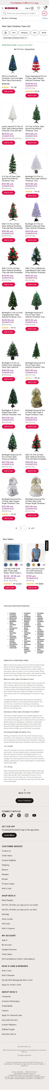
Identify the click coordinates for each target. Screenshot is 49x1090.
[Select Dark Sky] (28, 565)
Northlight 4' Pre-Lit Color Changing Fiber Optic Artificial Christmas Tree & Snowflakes (12, 315)
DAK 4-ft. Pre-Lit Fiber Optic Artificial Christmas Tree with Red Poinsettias (35, 457)
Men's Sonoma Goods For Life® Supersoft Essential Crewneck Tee (35, 571)
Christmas (13, 613)
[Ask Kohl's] (44, 13)
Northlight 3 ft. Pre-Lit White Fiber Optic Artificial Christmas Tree (36, 178)
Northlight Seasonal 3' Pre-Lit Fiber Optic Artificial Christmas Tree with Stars (35, 315)
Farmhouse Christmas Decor (40, 641)
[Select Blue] (6, 565)
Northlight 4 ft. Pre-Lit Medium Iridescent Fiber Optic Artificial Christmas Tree (35, 226)
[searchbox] (20, 13)
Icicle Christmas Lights (27, 632)
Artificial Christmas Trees (40, 621)
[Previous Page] (16, 528)
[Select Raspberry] (16, 565)
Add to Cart (8, 91)
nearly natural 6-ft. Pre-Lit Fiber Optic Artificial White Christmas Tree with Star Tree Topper (12, 128)
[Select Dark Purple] (39, 565)
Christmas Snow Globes (27, 627)
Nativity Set (13, 618)
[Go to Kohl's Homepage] (11, 8)
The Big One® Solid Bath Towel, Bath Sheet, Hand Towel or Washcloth (13, 571)
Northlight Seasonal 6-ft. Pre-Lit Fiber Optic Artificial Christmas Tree (35, 365)
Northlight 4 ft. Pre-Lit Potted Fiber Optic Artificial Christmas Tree (11, 412)
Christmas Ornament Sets (40, 636)
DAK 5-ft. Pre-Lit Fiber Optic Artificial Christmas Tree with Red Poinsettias (12, 226)
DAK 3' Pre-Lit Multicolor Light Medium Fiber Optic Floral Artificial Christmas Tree (35, 270)
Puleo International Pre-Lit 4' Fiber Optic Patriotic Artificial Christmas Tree (36, 78)
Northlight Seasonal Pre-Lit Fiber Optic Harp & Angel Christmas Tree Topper (35, 412)
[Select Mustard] (33, 565)
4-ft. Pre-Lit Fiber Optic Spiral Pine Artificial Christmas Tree (34, 128)
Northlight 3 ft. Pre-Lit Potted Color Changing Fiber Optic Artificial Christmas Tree (11, 365)
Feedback (47, 546)
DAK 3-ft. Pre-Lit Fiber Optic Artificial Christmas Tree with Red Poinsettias (12, 270)
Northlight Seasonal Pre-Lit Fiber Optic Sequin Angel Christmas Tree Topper (12, 501)
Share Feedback (24, 801)
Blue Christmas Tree (27, 637)
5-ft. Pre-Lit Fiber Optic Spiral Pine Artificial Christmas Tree (11, 178)
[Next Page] (29, 528)
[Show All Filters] (5, 32)
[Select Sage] (11, 565)
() (15, 87)
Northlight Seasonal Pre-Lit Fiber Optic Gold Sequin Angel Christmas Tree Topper (35, 501)
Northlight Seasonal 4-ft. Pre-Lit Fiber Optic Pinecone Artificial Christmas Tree (12, 457)
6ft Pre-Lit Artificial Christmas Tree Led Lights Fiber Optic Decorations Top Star (12, 78)
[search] (4, 13)
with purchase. (24, 3)
